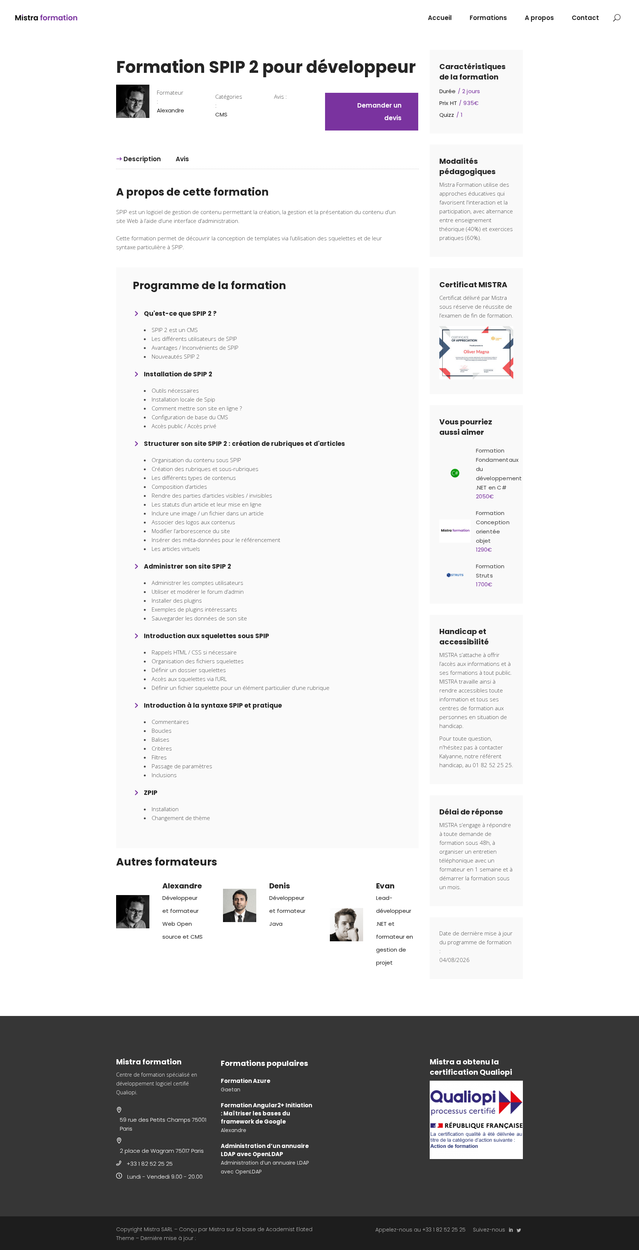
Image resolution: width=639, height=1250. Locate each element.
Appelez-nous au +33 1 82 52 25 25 (420, 1229)
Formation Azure (245, 1081)
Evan (385, 886)
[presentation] (138, 159)
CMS (221, 114)
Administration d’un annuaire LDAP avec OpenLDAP (265, 1150)
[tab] (142, 159)
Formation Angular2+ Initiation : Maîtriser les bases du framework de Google (266, 1113)
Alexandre (182, 886)
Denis (279, 886)
